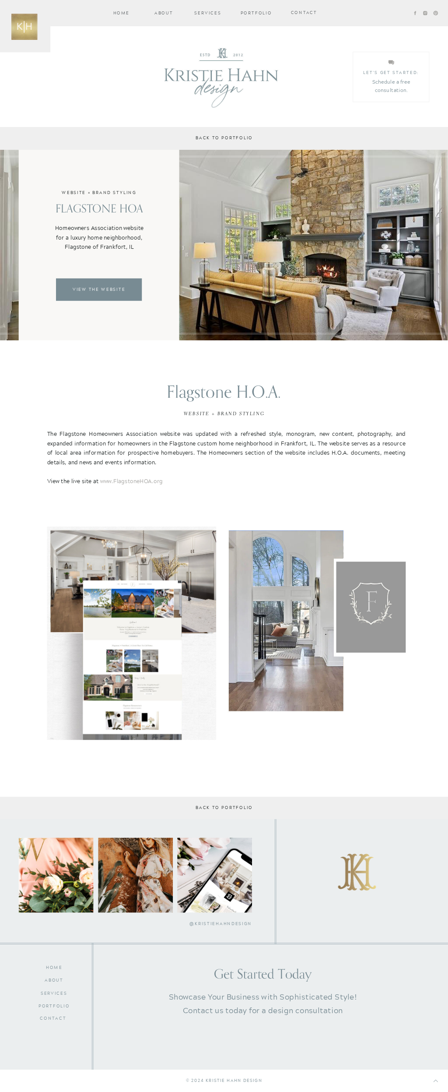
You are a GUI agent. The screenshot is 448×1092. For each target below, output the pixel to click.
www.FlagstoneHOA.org (131, 481)
